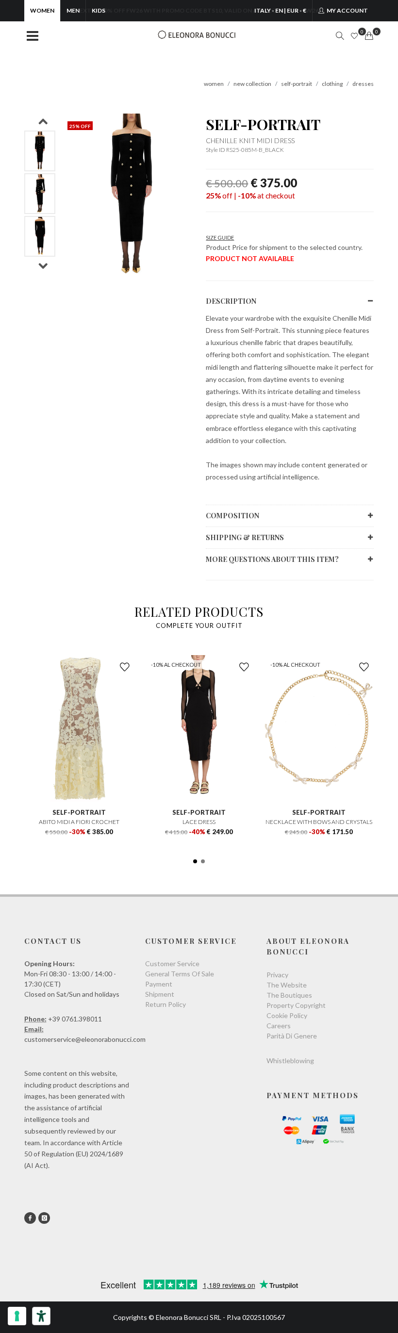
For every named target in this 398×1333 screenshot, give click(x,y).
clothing (332, 83)
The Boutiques (289, 995)
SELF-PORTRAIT (263, 124)
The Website (286, 985)
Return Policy (165, 1004)
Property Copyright (296, 1005)
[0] (369, 36)
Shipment (159, 994)
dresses (363, 83)
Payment (158, 984)
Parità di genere (291, 1036)
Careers (278, 1025)
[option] (39, 151)
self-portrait (296, 83)
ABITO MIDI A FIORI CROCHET (79, 821)
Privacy (277, 975)
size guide (220, 237)
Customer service (172, 963)
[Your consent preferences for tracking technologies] (17, 1316)
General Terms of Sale (179, 974)
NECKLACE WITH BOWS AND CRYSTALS (318, 821)
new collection (252, 83)
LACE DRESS (199, 821)
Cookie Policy (286, 1015)
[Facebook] (30, 1218)
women (214, 83)
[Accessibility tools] (41, 1316)
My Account (347, 10)
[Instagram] (44, 1218)
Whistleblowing (290, 1060)
